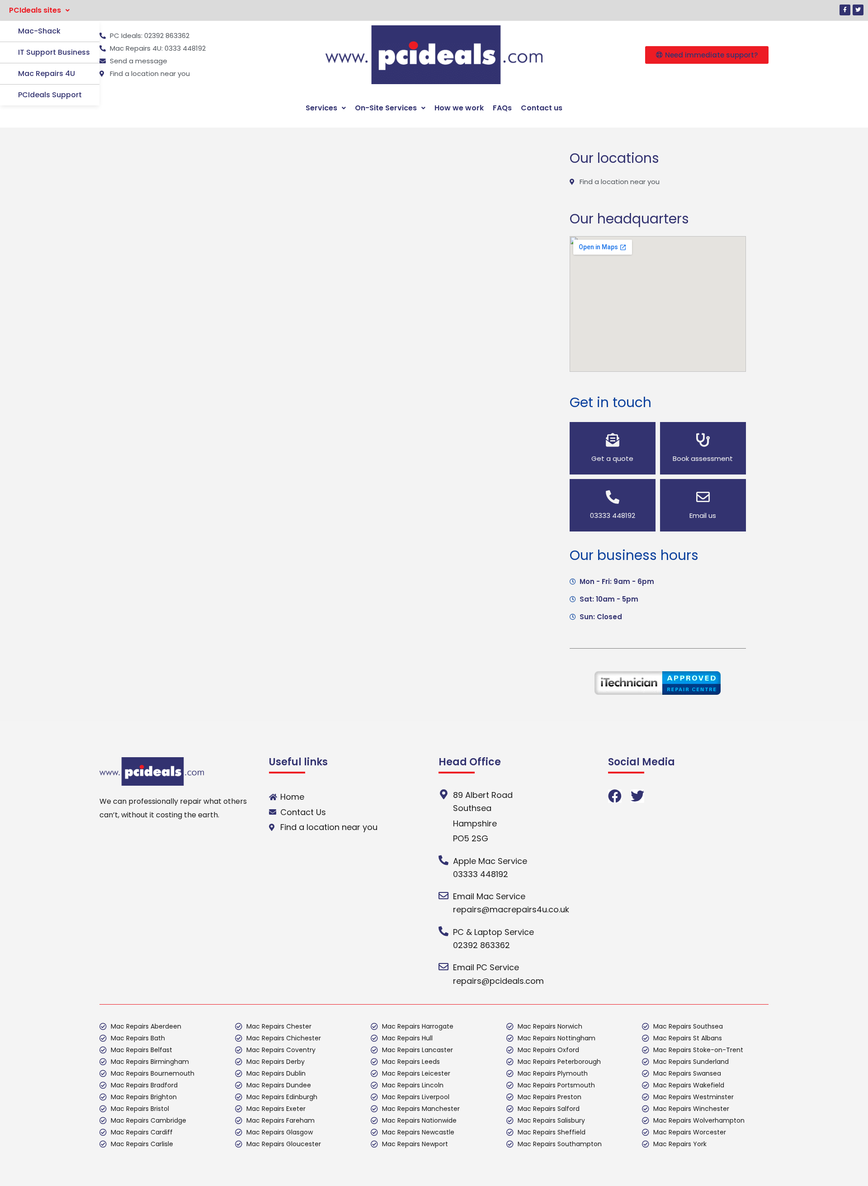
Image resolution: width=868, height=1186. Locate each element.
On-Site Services (386, 108)
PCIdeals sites (35, 10)
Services (321, 108)
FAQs (502, 108)
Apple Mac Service (490, 861)
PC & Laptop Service (493, 932)
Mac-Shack (39, 31)
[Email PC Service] (443, 967)
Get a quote (612, 458)
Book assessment (703, 458)
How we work (459, 108)
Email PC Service (486, 967)
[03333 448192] (612, 497)
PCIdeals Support (50, 95)
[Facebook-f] (845, 10)
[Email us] (703, 497)
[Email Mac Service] (443, 896)
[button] (39, 10)
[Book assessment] (703, 440)
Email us (702, 515)
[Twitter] (858, 10)
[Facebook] (615, 796)
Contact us (541, 108)
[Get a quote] (612, 440)
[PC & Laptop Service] (443, 931)
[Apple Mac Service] (443, 860)
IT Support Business (54, 52)
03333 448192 (612, 515)
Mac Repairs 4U (46, 73)
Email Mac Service (489, 896)
